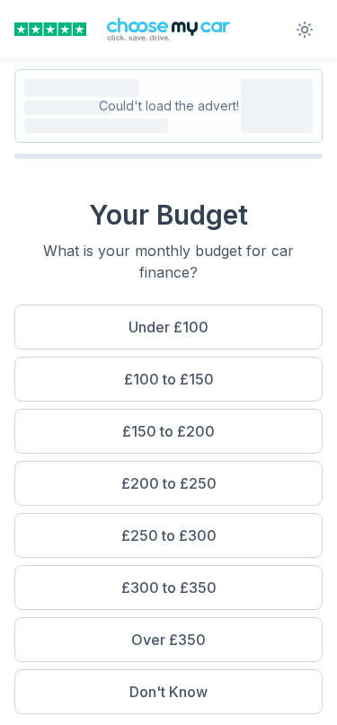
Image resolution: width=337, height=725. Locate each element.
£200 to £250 (169, 483)
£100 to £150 (169, 379)
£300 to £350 (169, 588)
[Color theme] (305, 30)
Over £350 (168, 640)
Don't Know (168, 692)
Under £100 (168, 327)
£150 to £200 (168, 431)
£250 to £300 (169, 535)
